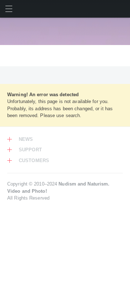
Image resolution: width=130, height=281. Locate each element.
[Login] (121, 9)
